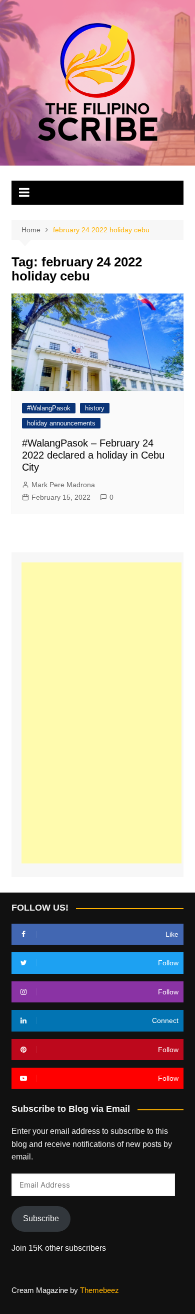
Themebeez (99, 1290)
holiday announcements (61, 423)
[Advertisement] (102, 712)
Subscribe (41, 1218)
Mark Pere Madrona (63, 485)
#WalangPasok (48, 408)
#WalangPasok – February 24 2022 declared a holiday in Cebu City (93, 455)
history (94, 408)
